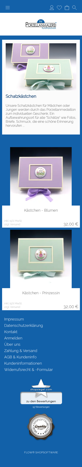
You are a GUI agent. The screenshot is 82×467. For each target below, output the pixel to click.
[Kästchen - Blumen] (41, 176)
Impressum (14, 319)
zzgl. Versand (12, 224)
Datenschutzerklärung (23, 325)
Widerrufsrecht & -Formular (28, 369)
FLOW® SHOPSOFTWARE (41, 452)
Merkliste (59, 7)
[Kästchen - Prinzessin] (41, 259)
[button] (7, 7)
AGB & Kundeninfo (20, 357)
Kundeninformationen (23, 363)
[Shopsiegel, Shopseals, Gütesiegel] (41, 380)
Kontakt (10, 332)
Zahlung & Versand (20, 350)
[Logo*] (41, 20)
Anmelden (51, 7)
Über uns (12, 344)
